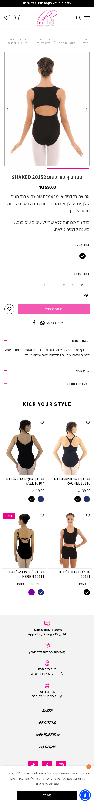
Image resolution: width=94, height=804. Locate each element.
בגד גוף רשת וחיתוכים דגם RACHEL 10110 (72, 481)
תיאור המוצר (80, 340)
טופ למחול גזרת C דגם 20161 (74, 574)
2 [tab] (26, 168)
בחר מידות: (81, 273)
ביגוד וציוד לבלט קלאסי (44, 41)
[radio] (82, 256)
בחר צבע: (82, 244)
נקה (87, 294)
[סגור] (88, 766)
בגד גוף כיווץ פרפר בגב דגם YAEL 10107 (25, 481)
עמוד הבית (85, 41)
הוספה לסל (54, 309)
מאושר (47, 795)
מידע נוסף (83, 370)
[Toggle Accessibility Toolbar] (85, 795)
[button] (9, 309)
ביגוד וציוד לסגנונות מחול (67, 41)
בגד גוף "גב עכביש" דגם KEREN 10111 (26, 574)
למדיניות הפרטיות (55, 778)
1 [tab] (68, 168)
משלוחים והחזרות (78, 383)
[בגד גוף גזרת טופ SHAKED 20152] (34, 323)
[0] (6, 18)
